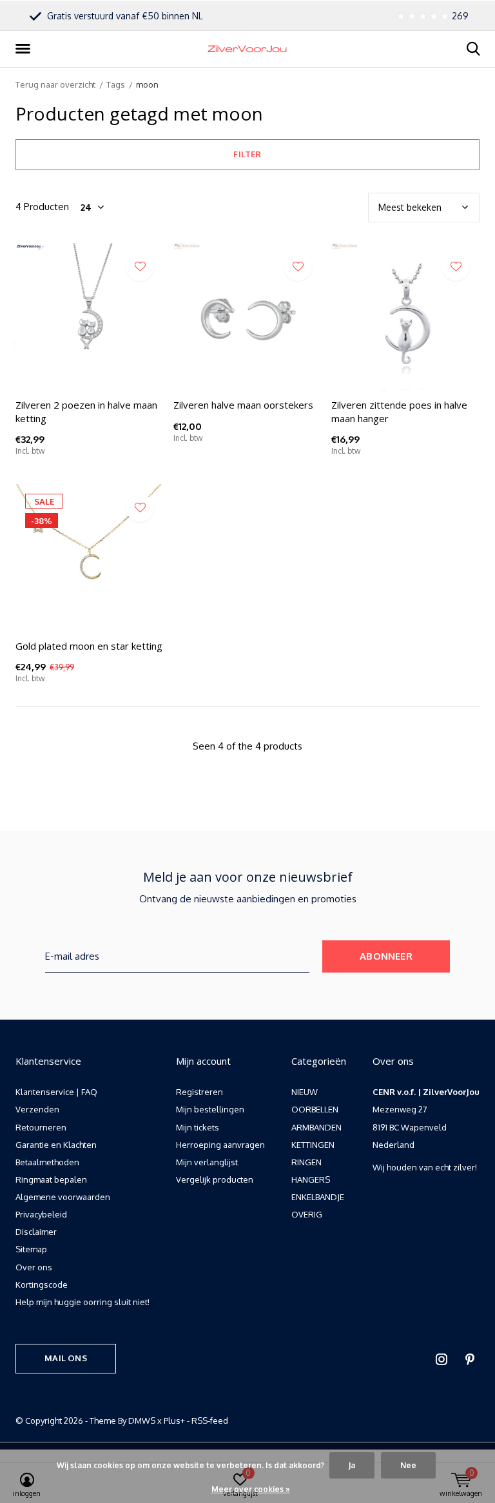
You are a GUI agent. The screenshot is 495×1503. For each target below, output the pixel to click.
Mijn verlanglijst (207, 1162)
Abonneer (386, 956)
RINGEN (306, 1162)
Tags (115, 84)
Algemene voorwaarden (62, 1197)
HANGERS (310, 1179)
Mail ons (65, 1358)
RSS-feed (209, 1420)
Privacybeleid (41, 1214)
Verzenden (37, 1109)
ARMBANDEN (316, 1127)
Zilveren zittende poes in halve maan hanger (399, 411)
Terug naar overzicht (55, 84)
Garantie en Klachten (56, 1144)
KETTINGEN (313, 1144)
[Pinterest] (469, 1359)
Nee (408, 1465)
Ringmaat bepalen (51, 1179)
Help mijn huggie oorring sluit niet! (82, 1302)
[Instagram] (441, 1359)
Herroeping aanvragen (220, 1144)
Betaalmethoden (47, 1162)
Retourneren (40, 1127)
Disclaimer (36, 1232)
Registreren (199, 1092)
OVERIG (306, 1214)
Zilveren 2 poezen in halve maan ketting (86, 411)
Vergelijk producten (214, 1179)
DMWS (141, 1420)
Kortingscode (41, 1284)
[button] (25, 49)
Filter (247, 154)
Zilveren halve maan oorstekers (243, 404)
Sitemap (31, 1249)
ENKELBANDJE (317, 1197)
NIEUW (304, 1092)
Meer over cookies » (250, 1489)
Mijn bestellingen (210, 1109)
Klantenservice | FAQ (56, 1092)
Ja (352, 1465)
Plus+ (174, 1420)
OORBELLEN (314, 1109)
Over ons (33, 1267)
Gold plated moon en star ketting (88, 645)
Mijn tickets (197, 1127)
